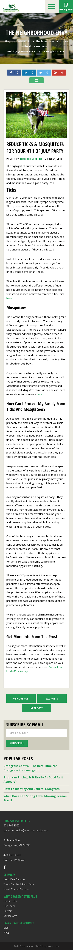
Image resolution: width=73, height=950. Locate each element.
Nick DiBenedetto (31, 159)
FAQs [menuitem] (6, 932)
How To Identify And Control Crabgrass (32, 789)
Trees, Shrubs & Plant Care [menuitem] (19, 884)
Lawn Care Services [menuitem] (14, 879)
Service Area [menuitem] (10, 916)
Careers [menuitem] (8, 911)
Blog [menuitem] (6, 927)
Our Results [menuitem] (10, 901)
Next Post (36, 708)
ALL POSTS (52, 698)
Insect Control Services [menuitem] (16, 889)
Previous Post (21, 698)
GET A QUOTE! (66, 9)
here (9, 298)
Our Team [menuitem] (9, 906)
